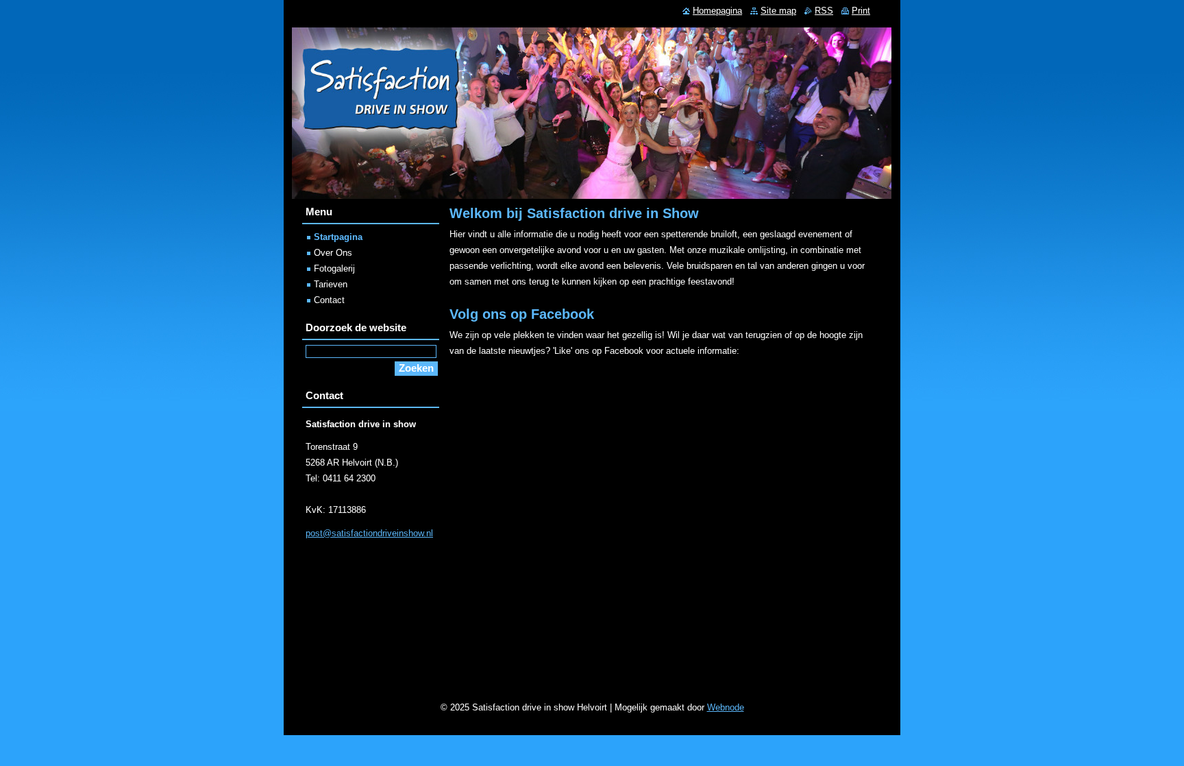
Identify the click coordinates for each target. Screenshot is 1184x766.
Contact (329, 300)
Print (861, 10)
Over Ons (333, 253)
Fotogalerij (334, 268)
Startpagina (338, 237)
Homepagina (717, 10)
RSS (824, 10)
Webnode (725, 707)
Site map (778, 10)
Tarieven (330, 284)
